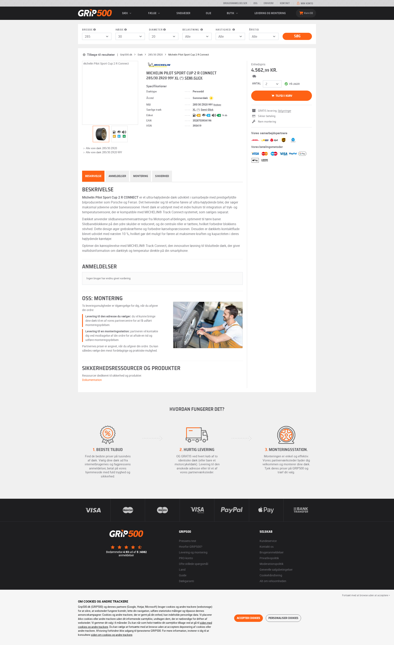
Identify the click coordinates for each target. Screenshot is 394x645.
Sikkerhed (162, 176)
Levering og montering (270, 13)
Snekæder (183, 13)
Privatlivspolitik (269, 558)
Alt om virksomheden (273, 581)
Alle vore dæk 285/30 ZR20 (101, 148)
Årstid (254, 29)
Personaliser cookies (283, 618)
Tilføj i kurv (283, 95)
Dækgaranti (186, 581)
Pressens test (187, 541)
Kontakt (285, 3)
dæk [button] (125, 13)
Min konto (306, 3)
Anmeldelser (117, 176)
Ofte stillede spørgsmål (193, 564)
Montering (140, 176)
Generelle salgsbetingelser (276, 569)
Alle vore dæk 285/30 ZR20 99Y (104, 152)
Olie (208, 13)
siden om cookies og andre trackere (111, 635)
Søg (297, 36)
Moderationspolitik (271, 564)
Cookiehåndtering (271, 575)
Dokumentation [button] (92, 380)
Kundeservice (268, 541)
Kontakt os (267, 546)
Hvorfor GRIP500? (190, 546)
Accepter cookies (248, 618)
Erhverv (269, 3)
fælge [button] (152, 13)
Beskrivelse (93, 176)
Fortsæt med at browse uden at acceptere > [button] (366, 595)
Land (182, 569)
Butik (231, 13)
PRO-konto (186, 558)
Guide (182, 575)
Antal (256, 83)
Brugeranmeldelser (235, 3)
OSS (255, 3)
